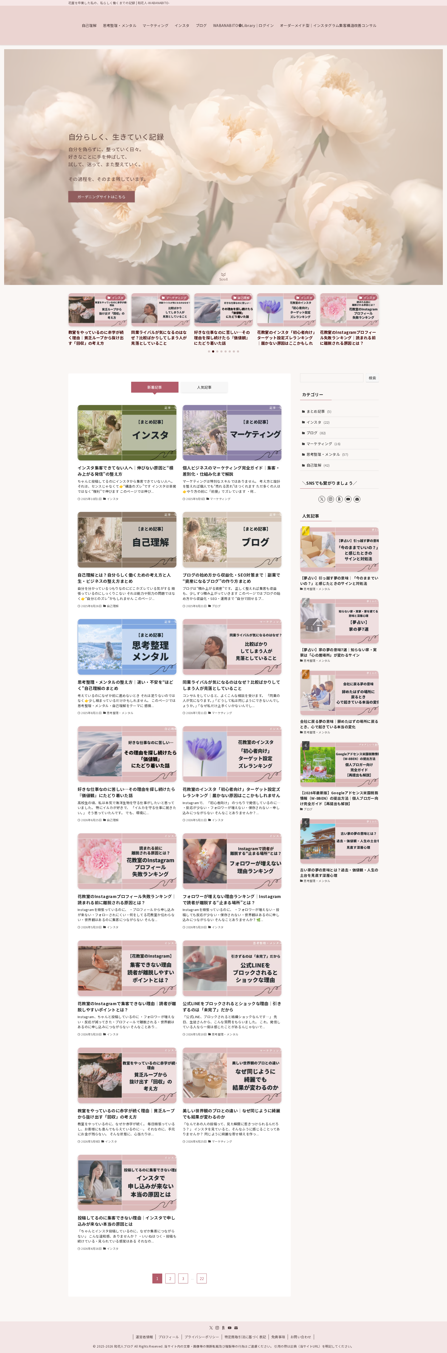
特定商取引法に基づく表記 (245, 1336)
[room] (339, 499)
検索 (372, 377)
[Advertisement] (339, 927)
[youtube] (348, 499)
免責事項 (278, 1336)
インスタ (318, 422)
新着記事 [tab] (154, 387)
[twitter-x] (321, 499)
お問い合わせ (300, 1336)
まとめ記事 (319, 411)
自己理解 (318, 465)
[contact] (357, 499)
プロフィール (168, 1336)
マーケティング (324, 443)
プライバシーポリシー (201, 1336)
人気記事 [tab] (204, 387)
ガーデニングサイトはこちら (101, 196)
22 (202, 1278)
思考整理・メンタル (327, 454)
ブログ (316, 432)
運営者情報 (144, 1336)
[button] (209, 351)
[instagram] (330, 499)
